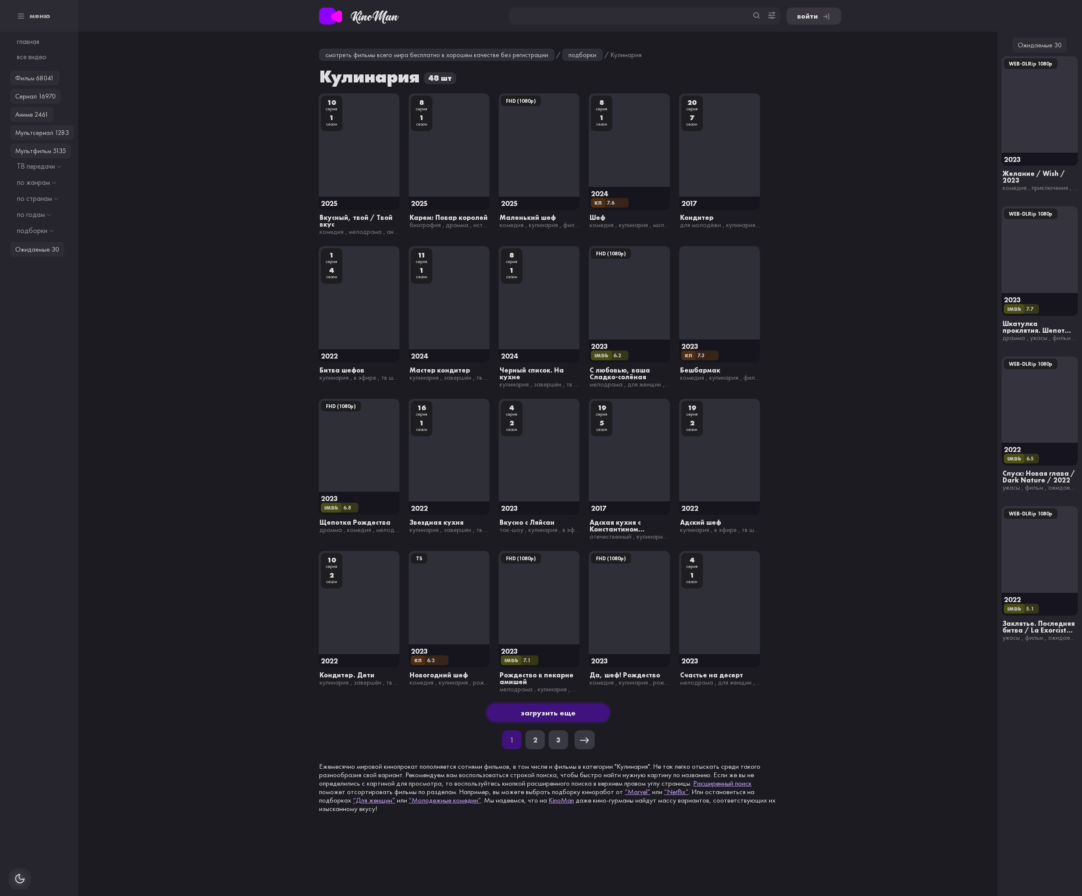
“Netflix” (676, 791)
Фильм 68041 (34, 78)
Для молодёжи (700, 225)
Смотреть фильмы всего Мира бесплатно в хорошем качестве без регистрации (436, 55)
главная (28, 41)
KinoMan (561, 800)
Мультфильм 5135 (40, 151)
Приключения (1050, 188)
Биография (425, 225)
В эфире (365, 377)
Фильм (572, 225)
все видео (31, 56)
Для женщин (644, 384)
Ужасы (1038, 338)
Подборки (582, 55)
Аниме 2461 (32, 114)
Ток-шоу (511, 530)
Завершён (457, 377)
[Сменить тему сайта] (19, 879)
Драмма (457, 225)
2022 (329, 355)
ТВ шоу (390, 377)
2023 (599, 346)
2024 (599, 193)
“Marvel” (637, 791)
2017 (689, 203)
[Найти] (756, 16)
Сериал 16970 (35, 96)
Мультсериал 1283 (42, 133)
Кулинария (543, 225)
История (484, 225)
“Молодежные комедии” (445, 800)
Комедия (332, 231)
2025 (329, 203)
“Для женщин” (374, 800)
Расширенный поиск (722, 783)
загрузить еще (548, 713)
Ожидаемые (1064, 487)
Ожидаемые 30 (1040, 45)
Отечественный (610, 536)
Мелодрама (365, 231)
